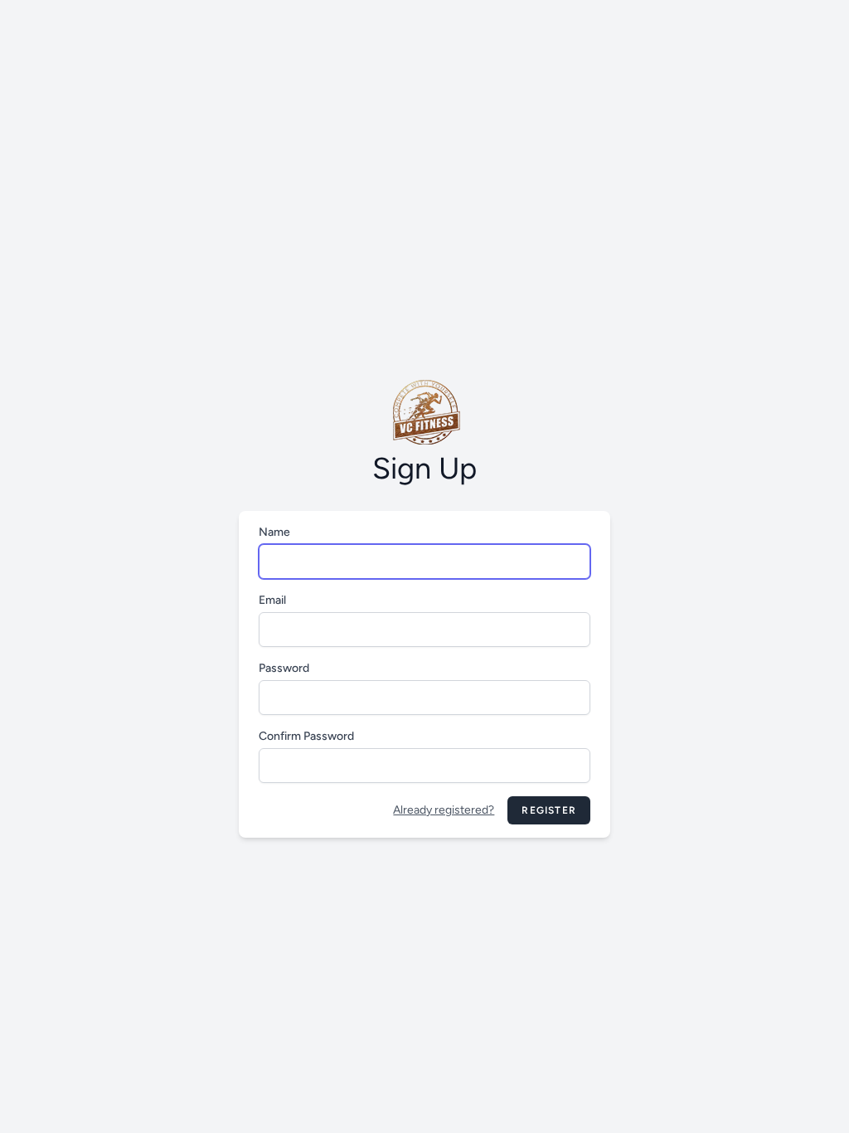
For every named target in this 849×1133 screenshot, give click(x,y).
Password (284, 668)
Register (549, 810)
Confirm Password (306, 736)
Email (272, 600)
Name (274, 532)
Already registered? (443, 810)
